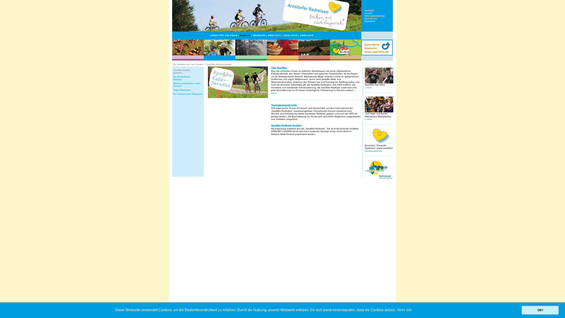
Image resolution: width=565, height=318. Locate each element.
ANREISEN (306, 35)
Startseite (369, 10)
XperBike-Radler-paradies (181, 71)
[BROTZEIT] (282, 54)
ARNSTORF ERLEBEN (223, 35)
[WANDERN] (251, 54)
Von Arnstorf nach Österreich (187, 94)
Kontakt (368, 13)
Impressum (369, 21)
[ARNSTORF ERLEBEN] (188, 54)
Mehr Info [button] (404, 310)
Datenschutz (370, 18)
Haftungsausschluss (374, 16)
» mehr (368, 87)
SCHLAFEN (290, 35)
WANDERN (259, 35)
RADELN (245, 35)
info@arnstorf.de (373, 151)
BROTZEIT (274, 35)
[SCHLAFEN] (314, 54)
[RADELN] (219, 54)
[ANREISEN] (345, 54)
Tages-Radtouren (182, 90)
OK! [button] (540, 310)
